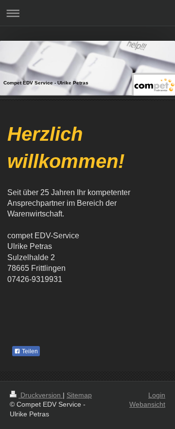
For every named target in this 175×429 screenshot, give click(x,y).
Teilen (29, 351)
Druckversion (40, 395)
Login (156, 395)
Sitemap (79, 395)
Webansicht (147, 404)
